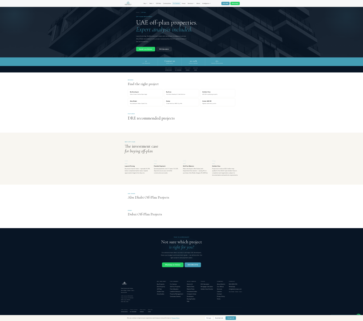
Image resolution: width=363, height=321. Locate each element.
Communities (167, 3)
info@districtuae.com (235, 289)
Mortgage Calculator (207, 286)
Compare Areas (191, 294)
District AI (190, 284)
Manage (208, 318)
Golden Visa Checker (207, 289)
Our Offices (220, 286)
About (198, 3)
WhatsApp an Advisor (172, 265)
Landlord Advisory (175, 291)
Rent (151, 3)
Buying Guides (191, 299)
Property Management (176, 294)
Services (190, 3)
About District (221, 284)
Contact (219, 294)
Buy (145, 3)
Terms (218, 299)
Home (137, 12)
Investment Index (192, 291)
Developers (190, 296)
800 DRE (225, 3)
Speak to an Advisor (145, 49)
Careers (219, 291)
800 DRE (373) (193, 265)
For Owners (176, 3)
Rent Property (161, 286)
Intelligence (205, 3)
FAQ (188, 301)
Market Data (190, 286)
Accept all (231, 318)
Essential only (219, 318)
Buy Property (160, 284)
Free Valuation (174, 289)
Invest (184, 3)
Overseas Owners (175, 296)
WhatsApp (235, 3)
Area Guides (160, 294)
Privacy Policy (176, 318)
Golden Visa (160, 291)
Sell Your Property (175, 286)
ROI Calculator (164, 49)
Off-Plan (158, 3)
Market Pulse (190, 289)
